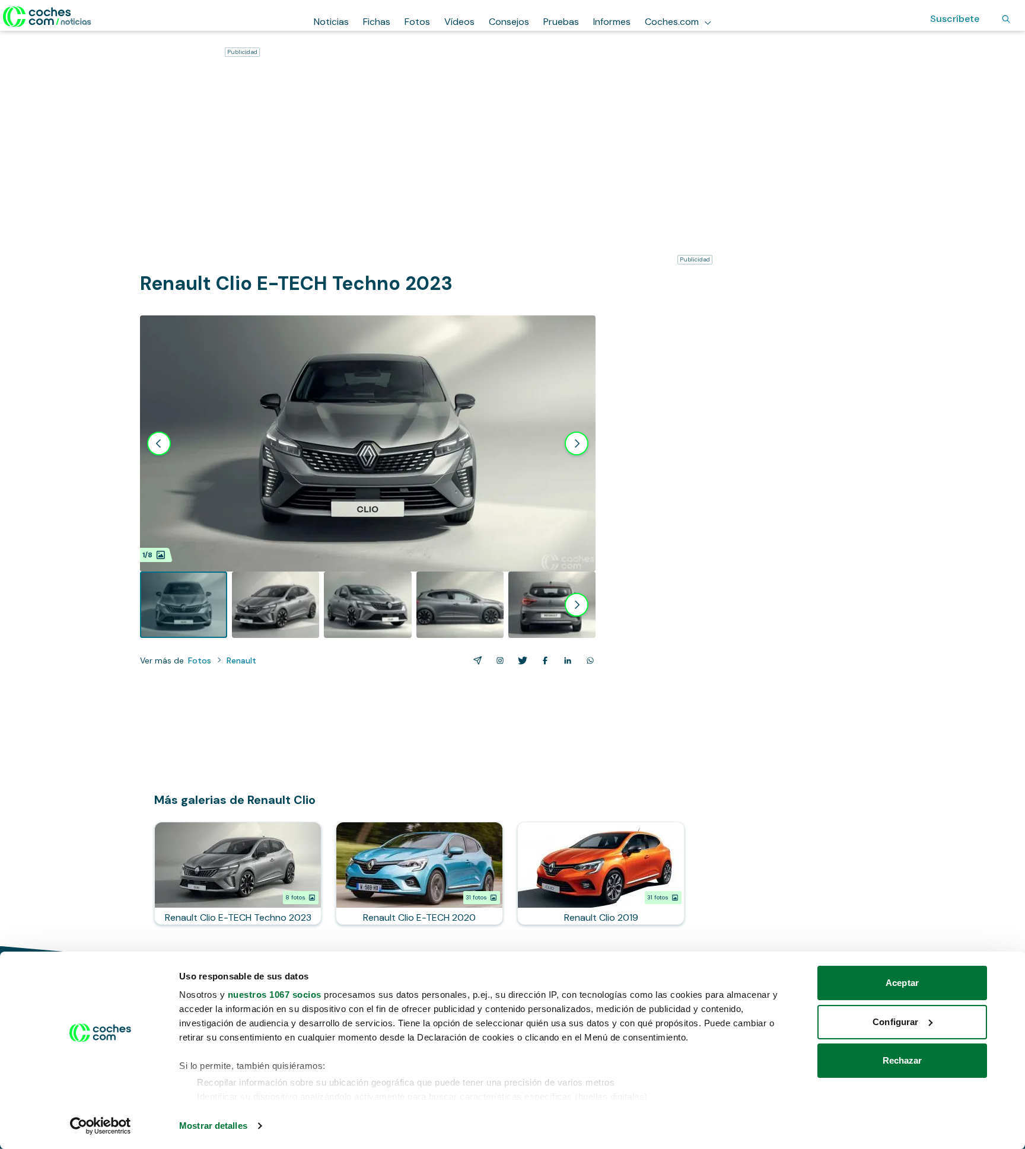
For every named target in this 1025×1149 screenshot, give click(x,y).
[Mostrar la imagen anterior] (159, 443)
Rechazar (902, 1060)
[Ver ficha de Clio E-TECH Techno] (238, 873)
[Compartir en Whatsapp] (588, 660)
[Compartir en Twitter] (520, 660)
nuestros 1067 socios (274, 995)
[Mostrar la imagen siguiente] (576, 443)
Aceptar (902, 983)
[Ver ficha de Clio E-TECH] (419, 873)
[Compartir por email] (475, 660)
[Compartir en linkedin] (565, 660)
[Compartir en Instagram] (497, 660)
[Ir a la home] (47, 16)
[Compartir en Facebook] (542, 660)
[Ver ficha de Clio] (601, 873)
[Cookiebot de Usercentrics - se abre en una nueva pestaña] (100, 1126)
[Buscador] (1006, 19)
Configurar (895, 1022)
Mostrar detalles (213, 1126)
